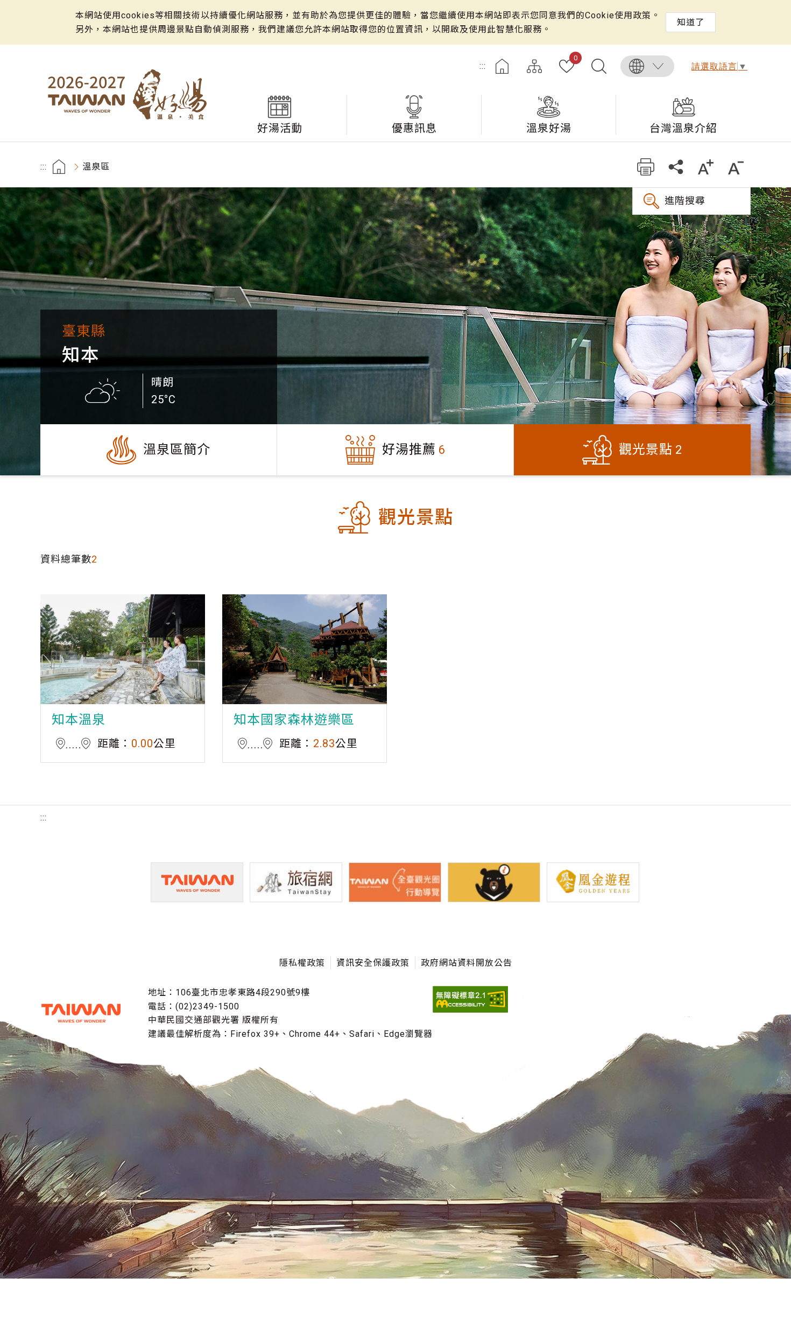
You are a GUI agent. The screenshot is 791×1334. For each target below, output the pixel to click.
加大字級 (706, 167)
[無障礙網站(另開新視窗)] (470, 1010)
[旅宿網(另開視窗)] (296, 882)
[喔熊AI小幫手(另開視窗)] (494, 882)
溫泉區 (96, 167)
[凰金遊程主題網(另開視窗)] (593, 882)
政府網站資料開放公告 (466, 963)
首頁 (502, 66)
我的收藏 (575, 58)
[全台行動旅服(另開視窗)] (395, 882)
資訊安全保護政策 (372, 963)
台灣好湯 (126, 93)
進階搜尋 (685, 200)
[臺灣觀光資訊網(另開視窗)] (197, 882)
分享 (675, 167)
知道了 (690, 22)
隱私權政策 (302, 963)
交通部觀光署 (80, 1013)
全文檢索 (599, 66)
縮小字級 (736, 167)
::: (482, 66)
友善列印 (645, 167)
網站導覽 (534, 66)
